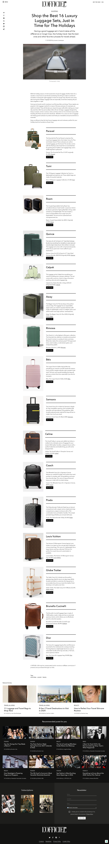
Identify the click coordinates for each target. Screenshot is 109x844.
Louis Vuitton (57, 557)
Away (51, 316)
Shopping (54, 11)
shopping (33, 677)
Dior (71, 655)
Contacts (41, 841)
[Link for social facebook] (53, 838)
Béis (69, 379)
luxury (39, 677)
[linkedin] (4, 21)
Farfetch (64, 623)
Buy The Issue (96, 2)
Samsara (70, 417)
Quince (73, 255)
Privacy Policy (90, 814)
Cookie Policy (66, 841)
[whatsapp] (4, 26)
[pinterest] (4, 18)
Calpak (58, 284)
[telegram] (4, 29)
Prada (71, 517)
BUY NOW (49, 157)
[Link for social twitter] (49, 838)
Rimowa (63, 347)
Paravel (53, 154)
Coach (51, 485)
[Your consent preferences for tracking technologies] (106, 841)
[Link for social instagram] (56, 838)
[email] (4, 12)
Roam (52, 222)
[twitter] (4, 23)
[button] (53, 804)
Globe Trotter (50, 589)
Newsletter (49, 841)
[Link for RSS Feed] (59, 837)
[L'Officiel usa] (54, 4)
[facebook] (4, 15)
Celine (56, 453)
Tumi (73, 180)
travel (63, 93)
